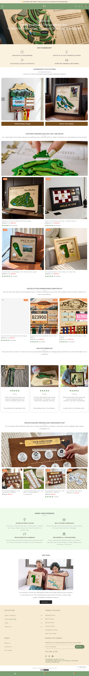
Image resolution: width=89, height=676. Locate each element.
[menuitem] (24, 615)
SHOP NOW (44, 32)
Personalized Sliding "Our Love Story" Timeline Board (34, 491)
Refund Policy (49, 622)
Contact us (8, 647)
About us (7, 643)
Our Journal (8, 650)
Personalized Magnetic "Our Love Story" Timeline (11, 491)
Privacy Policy (49, 626)
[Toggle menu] (41, 615)
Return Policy (49, 619)
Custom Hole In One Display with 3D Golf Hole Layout (19, 272)
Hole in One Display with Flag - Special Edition (60, 221)
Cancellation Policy (51, 630)
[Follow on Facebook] (46, 656)
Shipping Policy (50, 615)
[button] (6, 225)
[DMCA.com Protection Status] (44, 669)
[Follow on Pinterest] (52, 656)
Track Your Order (50, 633)
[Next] (86, 99)
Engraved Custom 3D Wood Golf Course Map (16, 221)
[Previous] (3, 99)
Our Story (45, 602)
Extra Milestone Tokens (74, 491)
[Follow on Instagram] (49, 656)
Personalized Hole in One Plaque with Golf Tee (60, 272)
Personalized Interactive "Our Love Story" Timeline (55, 491)
